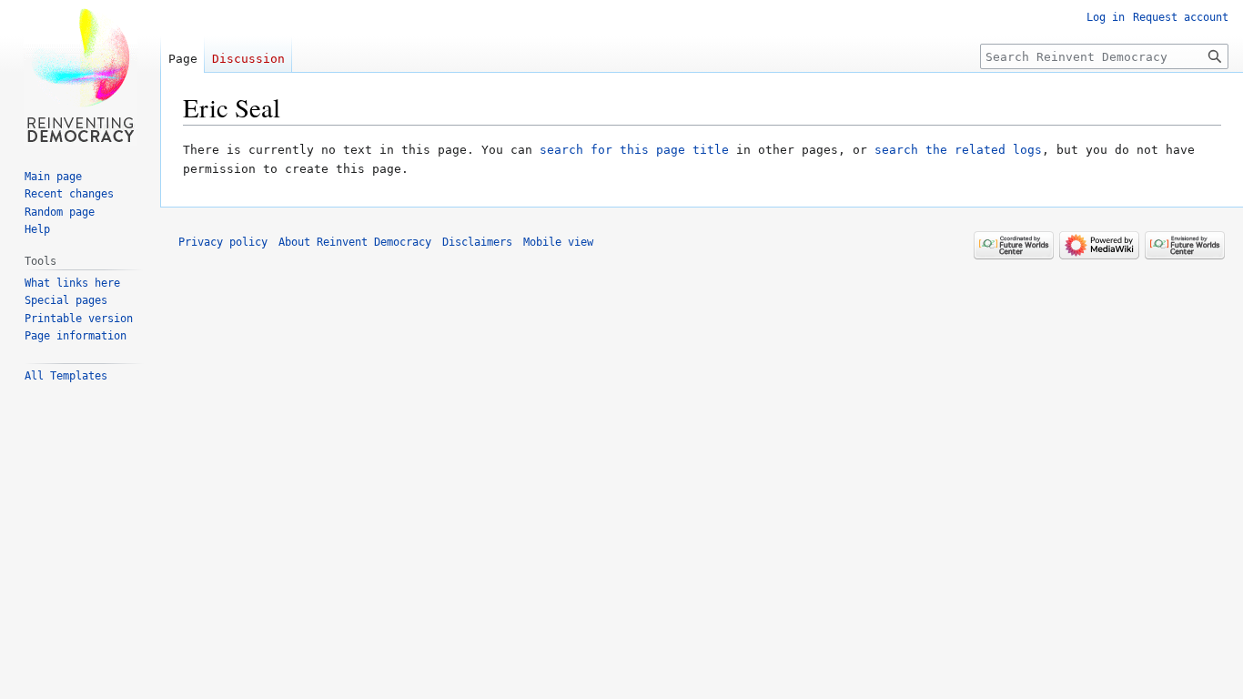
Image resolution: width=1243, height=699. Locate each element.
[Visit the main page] (80, 73)
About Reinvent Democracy (354, 242)
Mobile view (558, 242)
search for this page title (634, 150)
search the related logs (958, 150)
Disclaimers (477, 242)
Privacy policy (223, 242)
